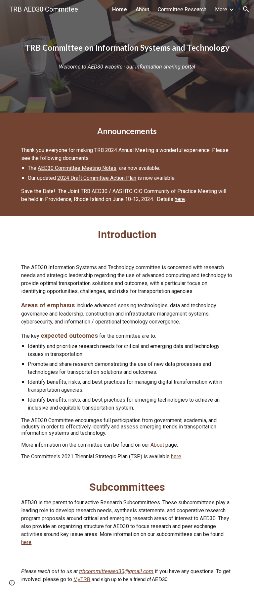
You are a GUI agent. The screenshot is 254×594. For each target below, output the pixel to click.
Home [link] (119, 9)
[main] (127, 47)
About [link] (142, 9)
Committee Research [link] (182, 9)
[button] (246, 9)
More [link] (221, 9)
